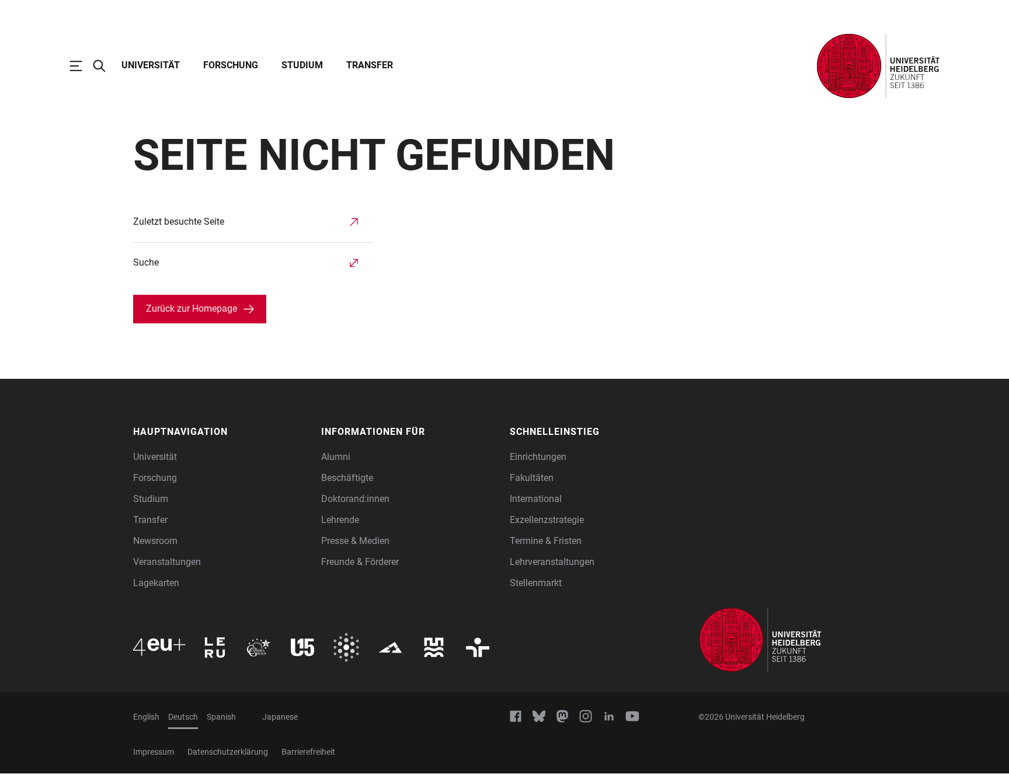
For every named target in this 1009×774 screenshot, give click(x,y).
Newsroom (155, 540)
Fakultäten (532, 477)
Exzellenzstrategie (547, 519)
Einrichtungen (538, 456)
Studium (302, 65)
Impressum (153, 751)
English (146, 716)
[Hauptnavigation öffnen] (81, 66)
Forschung (230, 65)
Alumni (335, 456)
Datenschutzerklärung (227, 751)
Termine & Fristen (546, 540)
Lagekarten (156, 582)
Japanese (280, 716)
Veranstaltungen (167, 561)
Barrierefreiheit (308, 751)
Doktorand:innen (355, 498)
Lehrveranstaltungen (552, 561)
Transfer (369, 65)
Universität (150, 65)
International (536, 498)
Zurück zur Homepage (191, 308)
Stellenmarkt (536, 582)
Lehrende (340, 519)
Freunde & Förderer (360, 561)
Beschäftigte (347, 477)
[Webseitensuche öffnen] (105, 66)
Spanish (221, 716)
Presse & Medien (355, 540)
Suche (146, 262)
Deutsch (183, 716)
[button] (221, 432)
